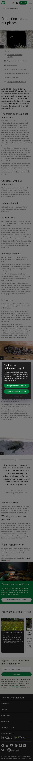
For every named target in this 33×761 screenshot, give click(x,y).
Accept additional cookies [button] (16, 386)
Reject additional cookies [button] (16, 391)
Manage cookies (16, 396)
